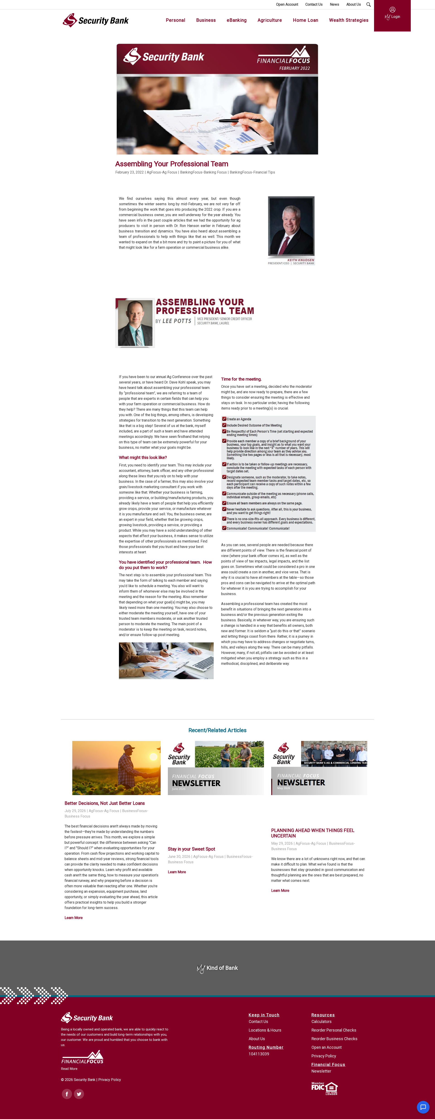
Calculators (322, 1021)
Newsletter (321, 1071)
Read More (69, 1069)
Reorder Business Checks (335, 1039)
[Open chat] (423, 1107)
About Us (257, 1039)
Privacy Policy (109, 1080)
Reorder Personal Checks (334, 1030)
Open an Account (327, 1047)
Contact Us (258, 1021)
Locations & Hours (265, 1030)
